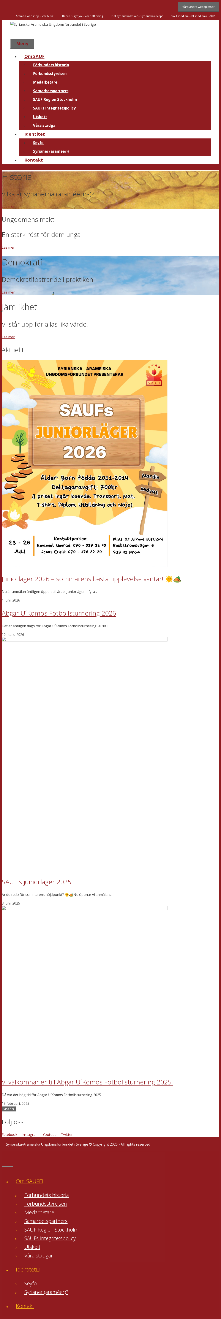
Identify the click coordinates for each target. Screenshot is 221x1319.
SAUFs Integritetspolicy (54, 108)
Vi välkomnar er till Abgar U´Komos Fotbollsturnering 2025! (87, 1082)
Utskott (40, 116)
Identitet (34, 134)
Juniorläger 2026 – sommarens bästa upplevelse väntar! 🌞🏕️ (91, 578)
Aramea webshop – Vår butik (35, 16)
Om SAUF (34, 56)
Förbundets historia (51, 64)
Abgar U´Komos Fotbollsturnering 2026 (59, 613)
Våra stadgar (45, 125)
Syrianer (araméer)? (51, 151)
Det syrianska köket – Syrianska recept (137, 16)
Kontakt (33, 160)
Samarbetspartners (50, 90)
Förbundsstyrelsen (50, 73)
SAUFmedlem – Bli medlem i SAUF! (193, 16)
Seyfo (38, 142)
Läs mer (8, 206)
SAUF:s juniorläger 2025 (36, 881)
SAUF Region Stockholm (55, 99)
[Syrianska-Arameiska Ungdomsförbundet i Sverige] (53, 24)
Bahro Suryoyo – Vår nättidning (82, 16)
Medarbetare (45, 82)
